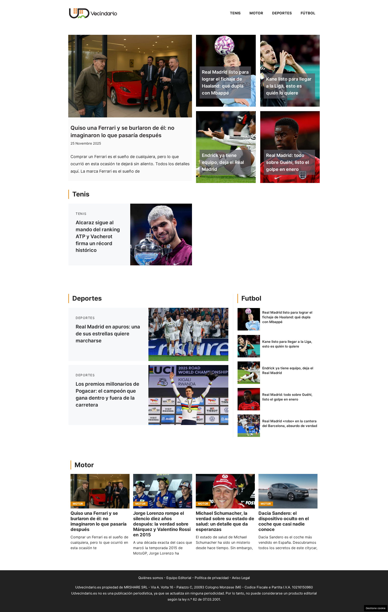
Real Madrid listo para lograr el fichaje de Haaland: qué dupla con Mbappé (225, 82)
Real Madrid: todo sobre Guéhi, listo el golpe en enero (287, 162)
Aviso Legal (241, 578)
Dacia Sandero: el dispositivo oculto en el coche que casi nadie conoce (283, 521)
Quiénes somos (150, 578)
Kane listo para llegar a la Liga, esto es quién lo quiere (288, 86)
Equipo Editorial (178, 578)
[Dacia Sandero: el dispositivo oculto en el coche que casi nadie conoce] (287, 491)
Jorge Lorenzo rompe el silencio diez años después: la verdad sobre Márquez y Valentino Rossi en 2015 (162, 524)
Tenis (235, 13)
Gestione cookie (376, 608)
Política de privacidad (212, 578)
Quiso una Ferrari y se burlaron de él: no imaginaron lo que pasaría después (99, 521)
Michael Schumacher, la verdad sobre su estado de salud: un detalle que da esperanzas (225, 521)
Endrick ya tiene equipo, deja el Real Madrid (223, 162)
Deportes (282, 13)
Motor (256, 13)
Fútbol (308, 13)
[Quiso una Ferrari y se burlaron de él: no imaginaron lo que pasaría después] (100, 491)
